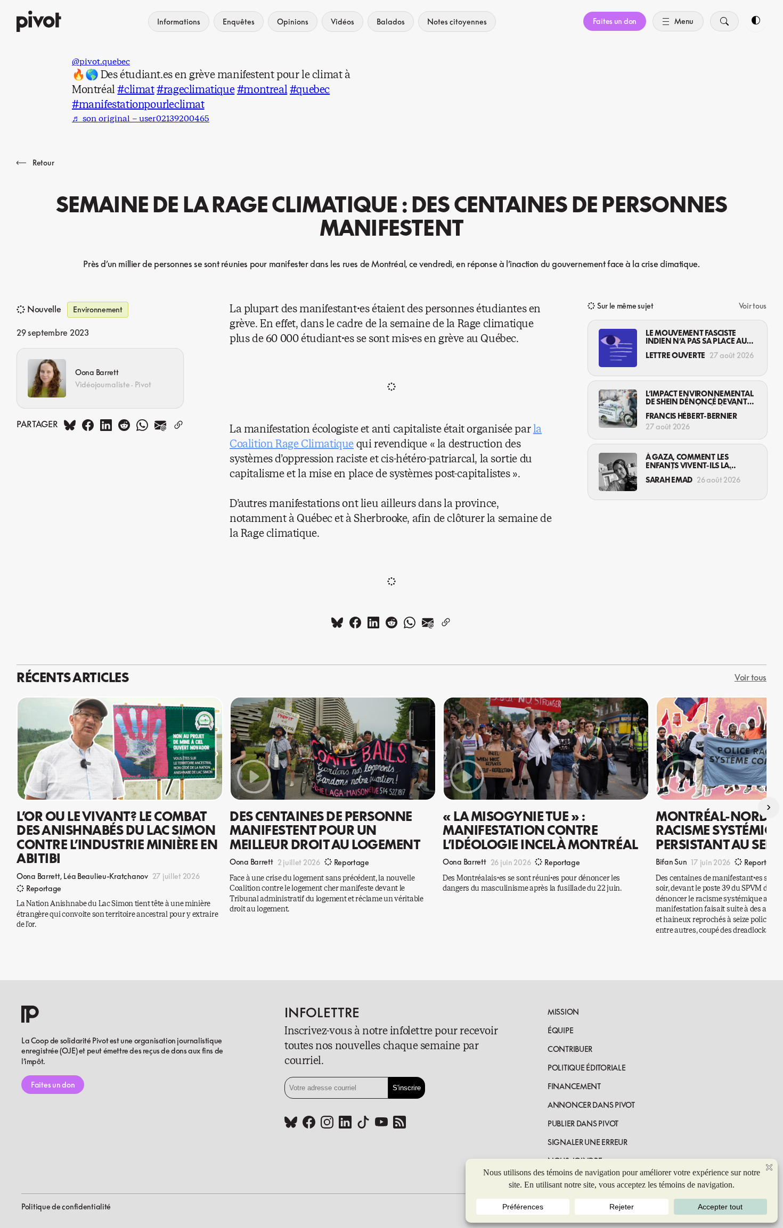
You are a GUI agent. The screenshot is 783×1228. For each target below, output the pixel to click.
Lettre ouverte (675, 355)
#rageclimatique (195, 89)
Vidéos (342, 21)
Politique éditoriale (586, 1067)
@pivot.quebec (101, 61)
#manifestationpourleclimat (138, 104)
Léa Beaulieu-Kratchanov (105, 875)
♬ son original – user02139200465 (140, 118)
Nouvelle (44, 309)
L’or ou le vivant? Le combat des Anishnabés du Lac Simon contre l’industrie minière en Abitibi (117, 837)
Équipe (560, 1030)
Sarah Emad (669, 480)
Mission (563, 1011)
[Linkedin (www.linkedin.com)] (345, 1123)
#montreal (262, 89)
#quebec (310, 89)
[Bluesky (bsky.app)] (290, 1123)
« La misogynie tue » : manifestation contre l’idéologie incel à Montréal (540, 830)
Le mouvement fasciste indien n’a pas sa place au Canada (696, 337)
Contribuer (570, 1048)
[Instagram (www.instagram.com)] (327, 1123)
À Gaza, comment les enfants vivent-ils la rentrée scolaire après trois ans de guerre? (692, 461)
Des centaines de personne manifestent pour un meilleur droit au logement (325, 830)
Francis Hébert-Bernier (691, 416)
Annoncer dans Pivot (591, 1104)
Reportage (43, 888)
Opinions (292, 21)
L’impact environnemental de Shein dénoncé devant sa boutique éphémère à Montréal (699, 397)
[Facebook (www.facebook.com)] (309, 1123)
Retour (43, 163)
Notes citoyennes (457, 21)
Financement (574, 1086)
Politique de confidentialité (66, 1206)
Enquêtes (239, 21)
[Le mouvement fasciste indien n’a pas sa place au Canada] (618, 348)
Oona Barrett (97, 372)
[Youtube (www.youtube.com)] (381, 1123)
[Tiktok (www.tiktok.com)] (363, 1123)
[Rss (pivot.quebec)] (399, 1123)
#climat (135, 89)
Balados (391, 21)
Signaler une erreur (587, 1142)
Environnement (97, 309)
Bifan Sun (671, 861)
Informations (178, 21)
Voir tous (752, 306)
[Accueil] (39, 21)
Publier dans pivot (583, 1123)
